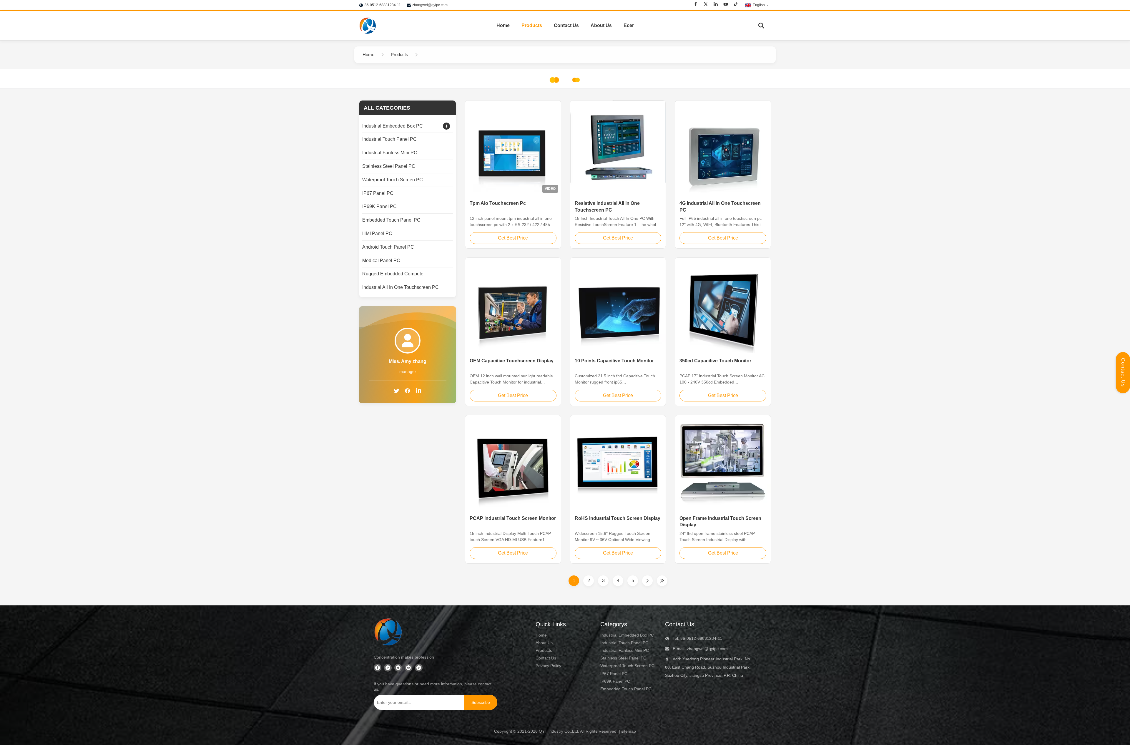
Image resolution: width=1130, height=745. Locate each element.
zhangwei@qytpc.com (430, 5)
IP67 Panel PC (613, 673)
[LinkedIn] (418, 391)
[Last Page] (662, 580)
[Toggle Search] (761, 25)
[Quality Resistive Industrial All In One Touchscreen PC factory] (618, 148)
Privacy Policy (548, 665)
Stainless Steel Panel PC (623, 658)
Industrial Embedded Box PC (627, 635)
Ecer (629, 25)
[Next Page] (647, 580)
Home (503, 25)
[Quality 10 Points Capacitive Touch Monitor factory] (618, 305)
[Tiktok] (735, 5)
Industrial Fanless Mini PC (624, 650)
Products (531, 25)
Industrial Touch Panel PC (624, 642)
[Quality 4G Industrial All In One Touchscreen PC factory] (723, 148)
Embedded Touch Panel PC (626, 689)
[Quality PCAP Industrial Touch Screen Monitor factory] (513, 463)
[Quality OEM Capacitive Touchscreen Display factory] (513, 305)
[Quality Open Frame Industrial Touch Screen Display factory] (723, 463)
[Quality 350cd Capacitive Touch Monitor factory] (723, 305)
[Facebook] (695, 5)
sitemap (628, 731)
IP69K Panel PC (615, 681)
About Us (601, 25)
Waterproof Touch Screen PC (627, 665)
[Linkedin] (715, 5)
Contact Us (566, 25)
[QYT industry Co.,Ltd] (368, 25)
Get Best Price (513, 237)
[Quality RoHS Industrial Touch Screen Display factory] (618, 463)
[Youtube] (725, 5)
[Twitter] (705, 5)
